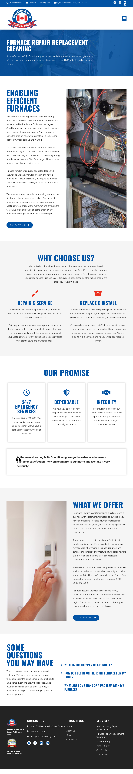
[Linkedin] (125, 2)
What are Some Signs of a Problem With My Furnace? (94, 687)
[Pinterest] (125, 5)
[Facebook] (115, 2)
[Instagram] (120, 2)
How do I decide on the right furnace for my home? (95, 675)
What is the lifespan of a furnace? (88, 664)
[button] (124, 18)
